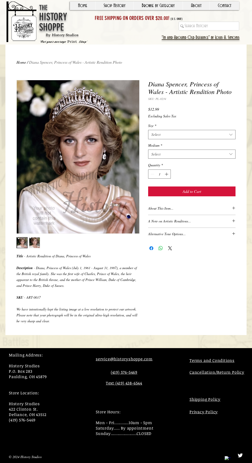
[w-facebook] (228, 459)
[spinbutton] (159, 174)
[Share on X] (170, 248)
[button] (114, 5)
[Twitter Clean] (240, 455)
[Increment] (167, 174)
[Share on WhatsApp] (161, 248)
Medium (155, 145)
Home (21, 62)
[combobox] (192, 134)
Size (152, 125)
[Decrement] (152, 174)
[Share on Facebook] (151, 248)
